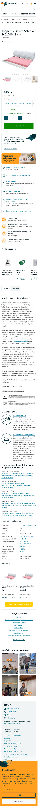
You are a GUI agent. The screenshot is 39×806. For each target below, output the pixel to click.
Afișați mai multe (19, 640)
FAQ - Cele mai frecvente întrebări (15, 754)
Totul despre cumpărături (12, 735)
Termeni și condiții (10, 749)
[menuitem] (4, 14)
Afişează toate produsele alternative (19, 604)
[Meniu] (35, 4)
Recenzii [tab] (16, 288)
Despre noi (7, 741)
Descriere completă (10, 149)
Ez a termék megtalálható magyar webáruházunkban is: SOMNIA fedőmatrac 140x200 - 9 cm (16, 485)
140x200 (23, 539)
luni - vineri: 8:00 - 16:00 (17, 722)
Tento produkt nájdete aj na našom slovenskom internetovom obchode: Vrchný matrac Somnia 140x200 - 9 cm (18, 475)
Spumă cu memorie (27, 536)
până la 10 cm (25, 546)
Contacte (7, 738)
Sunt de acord (19, 801)
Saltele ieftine (18, 628)
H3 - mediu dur (25, 543)
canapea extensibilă (21, 341)
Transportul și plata (10, 746)
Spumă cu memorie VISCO (24, 434)
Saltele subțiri (18, 633)
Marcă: (7, 42)
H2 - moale (24, 542)
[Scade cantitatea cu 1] (6, 118)
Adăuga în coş (19, 126)
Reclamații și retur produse (13, 743)
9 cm (22, 552)
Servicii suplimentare (11, 757)
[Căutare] (23, 4)
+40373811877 (11, 712)
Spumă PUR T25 (19, 415)
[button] (10, 74)
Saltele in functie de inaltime (18, 630)
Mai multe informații (9, 790)
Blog (5, 760)
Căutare (34, 9)
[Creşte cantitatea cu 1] (20, 118)
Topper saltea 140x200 (28, 525)
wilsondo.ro (11, 718)
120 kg (22, 549)
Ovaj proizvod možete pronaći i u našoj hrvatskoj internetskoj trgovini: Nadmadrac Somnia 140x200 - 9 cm (19, 505)
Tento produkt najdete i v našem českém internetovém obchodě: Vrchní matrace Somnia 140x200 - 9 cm (18, 495)
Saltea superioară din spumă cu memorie (19, 620)
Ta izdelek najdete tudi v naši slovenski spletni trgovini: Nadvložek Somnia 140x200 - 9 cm (17, 514)
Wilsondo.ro (11, 715)
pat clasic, (25, 339)
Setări (19, 795)
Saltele (18, 617)
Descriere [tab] (6, 288)
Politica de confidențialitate (13, 751)
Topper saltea (18, 625)
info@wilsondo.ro (13, 709)
